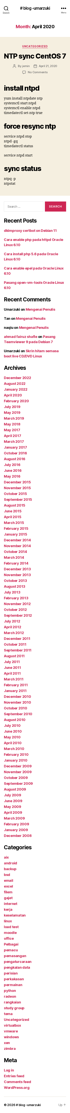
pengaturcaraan (18, 962)
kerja (8, 909)
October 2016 (15, 453)
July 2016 (12, 465)
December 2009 (18, 766)
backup (10, 869)
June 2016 (13, 470)
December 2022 (17, 378)
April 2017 (12, 436)
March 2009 (14, 818)
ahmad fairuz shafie (20, 337)
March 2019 (14, 418)
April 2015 (12, 517)
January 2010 (15, 760)
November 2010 (17, 702)
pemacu (11, 950)
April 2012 (12, 627)
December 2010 (17, 697)
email (8, 880)
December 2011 (17, 639)
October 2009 (16, 778)
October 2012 (15, 610)
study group (14, 1008)
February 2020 (16, 401)
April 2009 (13, 812)
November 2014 (17, 546)
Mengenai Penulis (40, 309)
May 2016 (12, 476)
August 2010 (14, 720)
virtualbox (12, 1025)
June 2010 (13, 731)
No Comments (37, 72)
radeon (10, 996)
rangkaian (12, 1002)
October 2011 (15, 644)
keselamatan (15, 915)
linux (8, 921)
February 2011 (16, 685)
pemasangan (15, 956)
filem (8, 892)
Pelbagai (11, 944)
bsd (7, 875)
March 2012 (14, 633)
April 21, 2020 (48, 66)
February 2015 (16, 528)
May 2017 (12, 430)
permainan (13, 985)
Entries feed (14, 1076)
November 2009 (18, 772)
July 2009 (12, 795)
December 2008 (18, 836)
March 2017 (14, 442)
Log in (9, 1070)
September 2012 (18, 615)
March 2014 (14, 557)
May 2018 (12, 424)
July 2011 (12, 662)
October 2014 (15, 552)
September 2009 (18, 783)
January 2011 (15, 691)
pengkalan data (17, 967)
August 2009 (15, 789)
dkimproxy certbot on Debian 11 (30, 231)
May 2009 (12, 807)
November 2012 (17, 604)
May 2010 (12, 737)
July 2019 (12, 407)
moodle (10, 933)
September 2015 (18, 499)
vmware (11, 1031)
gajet (8, 898)
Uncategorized (35, 46)
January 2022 (15, 389)
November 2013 (17, 575)
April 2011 (12, 673)
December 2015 (17, 482)
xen (7, 1043)
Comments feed (17, 1082)
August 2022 (14, 384)
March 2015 (14, 523)
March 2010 (14, 749)
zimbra (10, 1049)
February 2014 (16, 563)
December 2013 (17, 569)
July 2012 (12, 621)
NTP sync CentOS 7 (35, 56)
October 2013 (15, 581)
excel (8, 886)
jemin (26, 66)
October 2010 (15, 708)
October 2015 (15, 494)
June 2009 (13, 801)
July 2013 (12, 592)
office (9, 938)
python (10, 991)
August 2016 (14, 459)
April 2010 (12, 743)
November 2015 (17, 488)
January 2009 (16, 830)
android (10, 863)
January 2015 (15, 534)
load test (11, 927)
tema (8, 1014)
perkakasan (14, 979)
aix (6, 857)
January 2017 (15, 447)
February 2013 (16, 598)
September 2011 (18, 650)
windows (11, 1037)
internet (10, 904)
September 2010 (18, 714)
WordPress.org (17, 1088)
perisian (11, 973)
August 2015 (14, 505)
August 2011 (14, 656)
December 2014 (17, 540)
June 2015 (13, 511)
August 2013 (14, 586)
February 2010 (16, 754)
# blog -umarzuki (35, 8)
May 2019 (12, 413)
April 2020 (13, 395)
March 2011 (13, 679)
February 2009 (16, 824)
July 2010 (12, 726)
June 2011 (12, 668)
